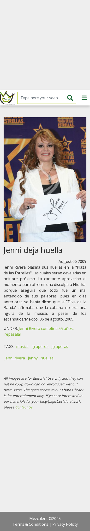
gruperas (59, 346)
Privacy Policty (65, 524)
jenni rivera (15, 358)
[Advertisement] (45, 45)
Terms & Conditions (30, 524)
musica (22, 346)
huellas (47, 358)
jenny (33, 358)
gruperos (39, 346)
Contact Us (23, 407)
